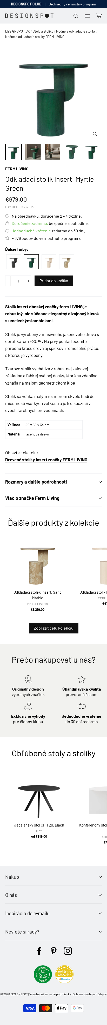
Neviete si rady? (22, 932)
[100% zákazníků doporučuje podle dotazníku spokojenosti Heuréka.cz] (64, 981)
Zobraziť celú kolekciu (53, 627)
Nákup (12, 877)
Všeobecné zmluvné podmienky (50, 994)
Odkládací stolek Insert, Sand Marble (66, 262)
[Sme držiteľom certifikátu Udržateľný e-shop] (42, 981)
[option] (53, 93)
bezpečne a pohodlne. (50, 223)
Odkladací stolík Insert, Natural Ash (49, 262)
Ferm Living (17, 168)
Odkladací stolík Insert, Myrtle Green (31, 262)
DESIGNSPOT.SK (17, 31)
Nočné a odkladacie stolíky (76, 31)
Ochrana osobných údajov (90, 994)
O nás (11, 895)
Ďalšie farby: (16, 249)
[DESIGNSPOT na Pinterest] (53, 951)
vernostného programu (60, 238)
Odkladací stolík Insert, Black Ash (13, 262)
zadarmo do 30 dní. (48, 230)
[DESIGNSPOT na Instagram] (68, 951)
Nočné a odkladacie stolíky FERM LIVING (34, 37)
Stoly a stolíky (43, 31)
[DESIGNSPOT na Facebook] (39, 951)
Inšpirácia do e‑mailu (27, 913)
